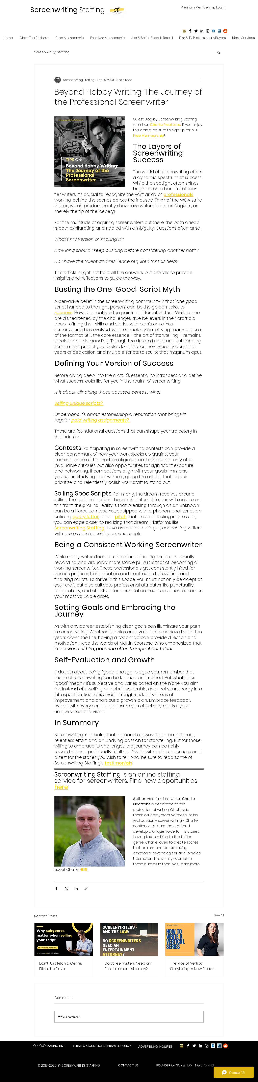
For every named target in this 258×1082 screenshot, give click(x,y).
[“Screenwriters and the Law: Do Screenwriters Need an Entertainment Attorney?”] (129, 939)
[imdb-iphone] (184, 31)
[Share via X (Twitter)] (66, 888)
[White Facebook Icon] (188, 1045)
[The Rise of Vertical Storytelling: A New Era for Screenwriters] (194, 939)
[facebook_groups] (213, 1045)
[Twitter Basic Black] (196, 31)
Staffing (67, 10)
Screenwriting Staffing (52, 52)
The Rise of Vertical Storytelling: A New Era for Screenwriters (192, 966)
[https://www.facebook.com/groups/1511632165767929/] (213, 31)
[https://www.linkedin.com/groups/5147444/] (219, 31)
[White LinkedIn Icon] (200, 1045)
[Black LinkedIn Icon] (202, 31)
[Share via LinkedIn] (76, 888)
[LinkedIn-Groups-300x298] (219, 1045)
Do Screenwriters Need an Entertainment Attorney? (128, 966)
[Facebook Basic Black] (190, 31)
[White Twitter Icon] (194, 1045)
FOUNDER (163, 1065)
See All (219, 915)
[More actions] (201, 79)
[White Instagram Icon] (206, 1045)
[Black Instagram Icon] (208, 31)
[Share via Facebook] (56, 888)
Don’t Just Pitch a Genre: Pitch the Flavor (60, 966)
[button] (219, 52)
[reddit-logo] (225, 31)
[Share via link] (86, 888)
